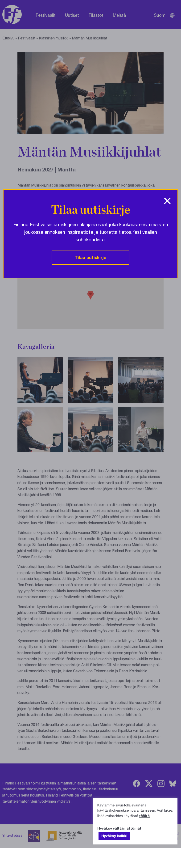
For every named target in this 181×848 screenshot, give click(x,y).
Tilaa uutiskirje (90, 257)
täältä (144, 816)
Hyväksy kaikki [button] (114, 836)
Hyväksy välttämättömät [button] (119, 828)
